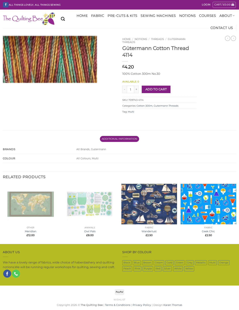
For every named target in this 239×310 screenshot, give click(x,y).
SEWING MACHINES (158, 16)
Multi (131, 111)
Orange (223, 262)
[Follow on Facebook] (5, 5)
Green (179, 262)
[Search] (63, 19)
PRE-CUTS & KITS (122, 16)
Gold (169, 262)
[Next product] (227, 38)
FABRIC (97, 16)
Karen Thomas (172, 305)
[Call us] (16, 274)
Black (126, 262)
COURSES (207, 16)
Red (158, 268)
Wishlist (119, 299)
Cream (159, 262)
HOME (82, 16)
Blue (137, 262)
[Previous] (3, 213)
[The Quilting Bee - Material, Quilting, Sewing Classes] (29, 18)
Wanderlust (149, 231)
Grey (190, 262)
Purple (148, 268)
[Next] (236, 213)
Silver (167, 268)
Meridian (30, 231)
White (178, 268)
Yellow (189, 268)
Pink (137, 268)
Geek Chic (208, 231)
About (225, 16)
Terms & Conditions (117, 305)
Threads (157, 39)
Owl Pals (90, 231)
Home (126, 39)
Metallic (201, 262)
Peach (127, 268)
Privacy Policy (142, 305)
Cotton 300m (144, 105)
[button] (206, 5)
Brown (147, 262)
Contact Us (221, 28)
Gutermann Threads (166, 105)
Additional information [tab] (119, 138)
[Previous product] (233, 38)
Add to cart (156, 89)
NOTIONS (187, 16)
